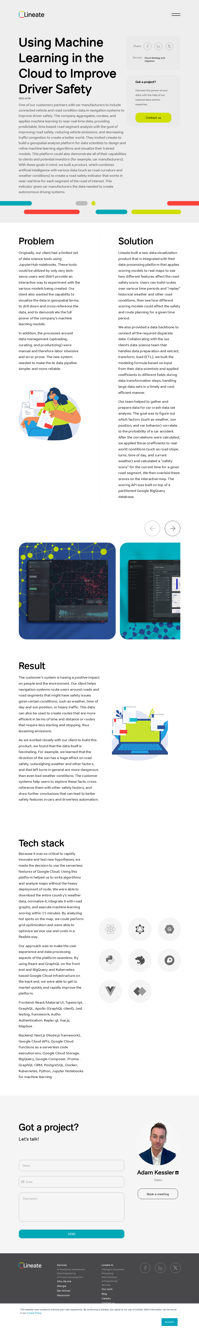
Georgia (61, 1286)
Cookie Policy (34, 1312)
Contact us (153, 118)
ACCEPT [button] (169, 1322)
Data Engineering (66, 1273)
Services (62, 1265)
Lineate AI (107, 1265)
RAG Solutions (109, 1277)
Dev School (63, 1291)
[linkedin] (158, 46)
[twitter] (169, 46)
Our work (107, 1289)
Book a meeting (158, 1194)
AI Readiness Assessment (71, 1269)
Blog (104, 1294)
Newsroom (63, 1295)
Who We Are (64, 1281)
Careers (106, 1298)
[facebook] (147, 46)
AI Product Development (70, 1277)
